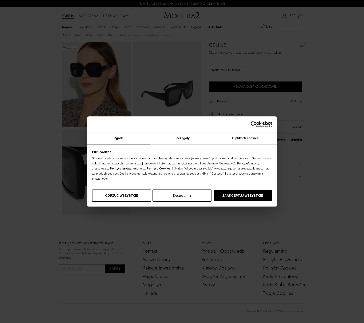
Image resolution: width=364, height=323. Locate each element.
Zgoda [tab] (119, 138)
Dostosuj (179, 195)
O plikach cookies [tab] (245, 138)
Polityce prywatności (124, 168)
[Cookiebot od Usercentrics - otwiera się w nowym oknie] (253, 124)
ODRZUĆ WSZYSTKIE (121, 195)
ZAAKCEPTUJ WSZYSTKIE (242, 195)
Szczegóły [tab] (182, 138)
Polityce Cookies (158, 168)
